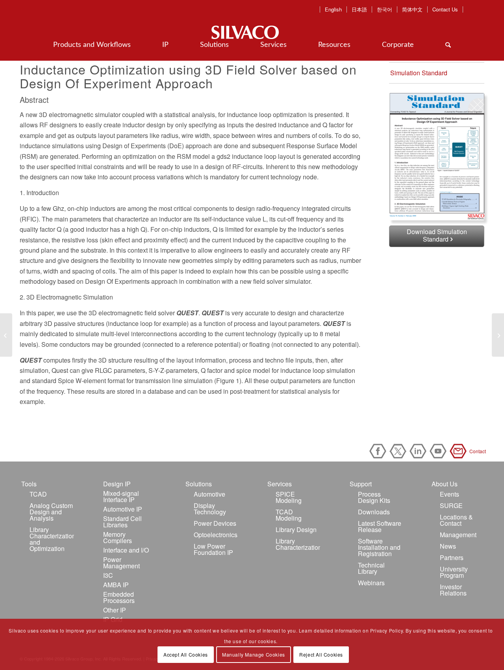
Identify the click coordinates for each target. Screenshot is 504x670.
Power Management (121, 562)
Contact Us (445, 9)
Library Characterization (298, 544)
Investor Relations (453, 589)
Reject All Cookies (321, 654)
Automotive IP (122, 509)
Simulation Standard (418, 72)
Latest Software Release (379, 526)
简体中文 (412, 9)
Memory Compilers (117, 537)
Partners (451, 557)
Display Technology (210, 508)
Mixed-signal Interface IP (121, 496)
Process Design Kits (374, 497)
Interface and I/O (126, 550)
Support (361, 483)
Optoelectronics (215, 534)
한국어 (384, 9)
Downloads (374, 511)
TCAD (38, 494)
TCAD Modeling (289, 515)
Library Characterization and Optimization (52, 539)
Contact (459, 451)
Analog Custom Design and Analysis (51, 512)
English (333, 9)
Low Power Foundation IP (213, 549)
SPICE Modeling (289, 497)
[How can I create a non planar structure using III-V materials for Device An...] (6, 335)
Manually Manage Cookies (253, 654)
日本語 (359, 9)
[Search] (448, 45)
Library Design (296, 529)
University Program (454, 572)
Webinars (371, 582)
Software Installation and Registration (379, 547)
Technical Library (371, 568)
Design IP (117, 483)
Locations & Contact (456, 520)
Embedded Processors (119, 597)
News (448, 546)
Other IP (114, 609)
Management (458, 534)
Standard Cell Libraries (122, 521)
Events (449, 494)
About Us (445, 483)
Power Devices (215, 523)
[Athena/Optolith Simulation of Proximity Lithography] (498, 335)
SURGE (451, 505)
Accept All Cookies (185, 654)
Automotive (209, 494)
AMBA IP (116, 584)
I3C (108, 575)
